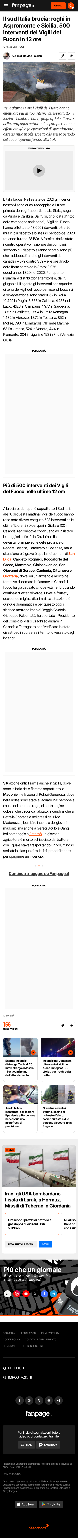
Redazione (9, 1345)
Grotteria (10, 576)
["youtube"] (26, 1293)
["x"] (35, 1293)
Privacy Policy (50, 1333)
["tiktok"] (7, 1293)
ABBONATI (58, 5)
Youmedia (9, 1333)
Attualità (8, 1016)
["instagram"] (16, 1293)
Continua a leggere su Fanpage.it (39, 873)
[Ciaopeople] (39, 1527)
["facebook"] (44, 1293)
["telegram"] (53, 1293)
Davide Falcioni (32, 55)
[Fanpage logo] (23, 5)
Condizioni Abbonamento (40, 1339)
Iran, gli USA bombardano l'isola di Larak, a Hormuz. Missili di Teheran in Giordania (38, 1200)
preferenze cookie (32, 1345)
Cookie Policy (11, 1339)
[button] (71, 56)
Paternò (35, 834)
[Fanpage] (39, 1414)
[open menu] (4, 5)
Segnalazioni (28, 1333)
